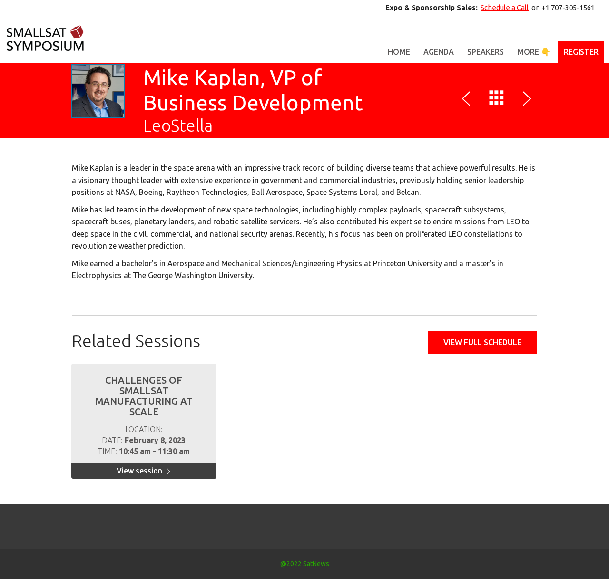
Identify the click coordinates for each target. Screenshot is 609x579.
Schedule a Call (505, 7)
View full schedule (482, 342)
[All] (496, 99)
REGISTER (581, 52)
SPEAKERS (485, 52)
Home (399, 52)
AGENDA (438, 52)
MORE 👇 (533, 52)
